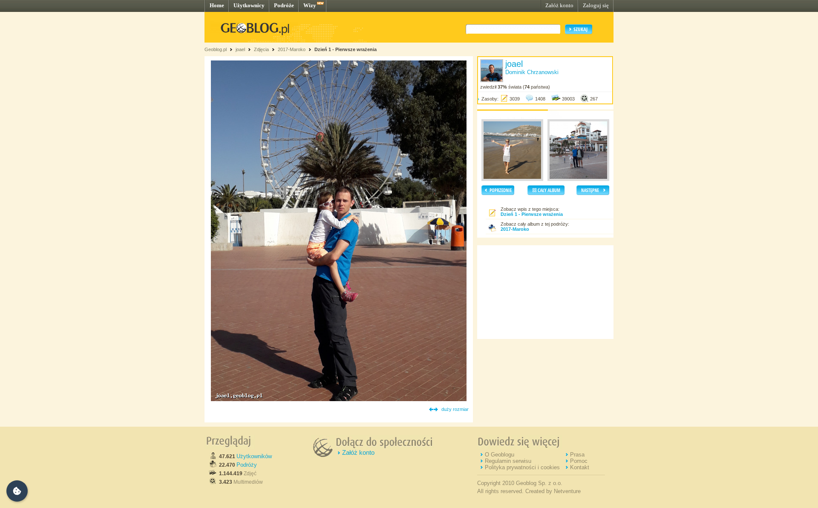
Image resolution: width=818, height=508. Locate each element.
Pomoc (579, 461)
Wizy (309, 5)
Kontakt (579, 467)
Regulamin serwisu (508, 461)
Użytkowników (254, 456)
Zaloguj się (596, 5)
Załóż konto (559, 5)
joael (240, 49)
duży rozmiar (455, 409)
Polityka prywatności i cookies (522, 467)
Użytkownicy (249, 5)
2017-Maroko (291, 49)
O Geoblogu (499, 454)
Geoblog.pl (215, 49)
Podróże (284, 5)
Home (217, 5)
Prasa (577, 454)
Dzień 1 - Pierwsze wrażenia (345, 49)
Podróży (246, 465)
